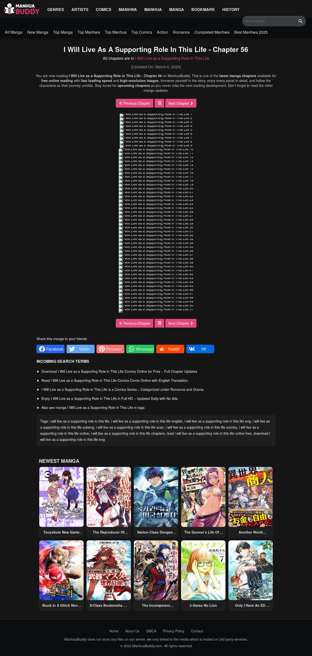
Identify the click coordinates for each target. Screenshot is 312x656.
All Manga (13, 32)
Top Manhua (116, 32)
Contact (197, 630)
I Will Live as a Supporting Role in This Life (172, 58)
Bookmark (203, 9)
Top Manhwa (89, 32)
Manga (176, 9)
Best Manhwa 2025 (251, 32)
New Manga (37, 32)
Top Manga (63, 32)
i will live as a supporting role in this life (79, 421)
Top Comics (141, 32)
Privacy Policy (173, 630)
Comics (103, 9)
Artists (79, 9)
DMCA (151, 630)
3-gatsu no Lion (203, 605)
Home (113, 630)
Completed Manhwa (212, 32)
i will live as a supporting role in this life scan (130, 427)
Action (162, 32)
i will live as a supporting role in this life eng (218, 421)
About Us (132, 630)
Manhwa (128, 9)
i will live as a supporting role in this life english (147, 421)
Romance (181, 32)
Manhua (153, 9)
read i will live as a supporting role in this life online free (209, 433)
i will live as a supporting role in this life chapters (128, 433)
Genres (55, 9)
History (231, 9)
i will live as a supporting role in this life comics (201, 427)
